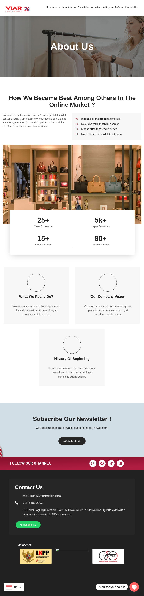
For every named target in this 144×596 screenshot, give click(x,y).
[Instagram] (92, 463)
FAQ (117, 7)
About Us (67, 7)
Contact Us (131, 7)
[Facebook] (102, 463)
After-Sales (84, 7)
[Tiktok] (111, 463)
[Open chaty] (134, 587)
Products (52, 7)
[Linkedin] (120, 463)
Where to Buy (102, 7)
